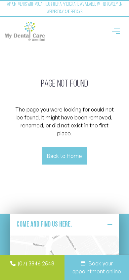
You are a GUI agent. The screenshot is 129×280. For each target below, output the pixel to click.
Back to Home (64, 156)
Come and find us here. (44, 224)
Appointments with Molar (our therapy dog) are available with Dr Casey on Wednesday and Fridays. (64, 8)
